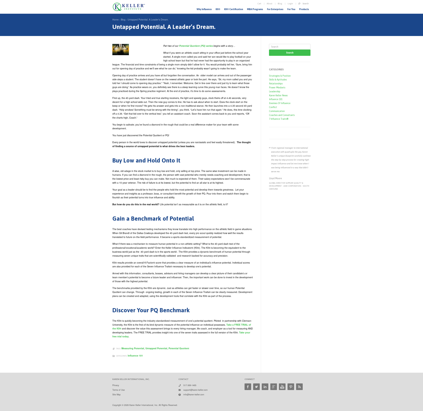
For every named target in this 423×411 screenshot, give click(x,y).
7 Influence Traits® (278, 119)
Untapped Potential (156, 348)
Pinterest (291, 386)
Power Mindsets (277, 87)
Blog (280, 3)
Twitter (256, 386)
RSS (299, 386)
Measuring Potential (132, 348)
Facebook (248, 386)
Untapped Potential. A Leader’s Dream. (148, 19)
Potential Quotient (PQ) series (196, 45)
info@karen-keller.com (193, 394)
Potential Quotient (179, 348)
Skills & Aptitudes (278, 79)
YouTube (282, 386)
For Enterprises (275, 9)
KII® (218, 9)
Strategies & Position (280, 75)
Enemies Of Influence (279, 103)
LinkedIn (265, 386)
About (269, 3)
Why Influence (204, 9)
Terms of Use (118, 389)
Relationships (276, 83)
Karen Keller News (278, 95)
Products (304, 9)
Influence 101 (135, 355)
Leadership (274, 91)
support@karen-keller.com (195, 389)
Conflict (273, 107)
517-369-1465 (189, 385)
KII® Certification (233, 9)
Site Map (116, 394)
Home (115, 19)
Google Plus (273, 386)
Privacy (115, 385)
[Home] (128, 7)
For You (291, 9)
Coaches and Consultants (282, 115)
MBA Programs (255, 9)
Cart (259, 3)
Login (290, 3)
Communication (277, 111)
